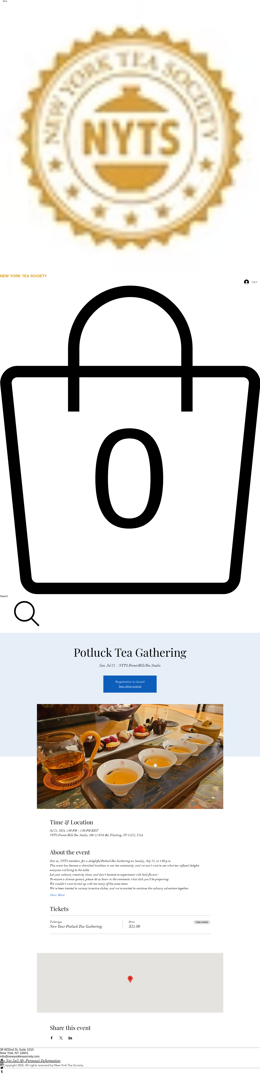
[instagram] (130, 1064)
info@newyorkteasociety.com (19, 1056)
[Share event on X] (61, 1037)
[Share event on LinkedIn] (70, 1037)
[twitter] (130, 1068)
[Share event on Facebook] (51, 1037)
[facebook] (130, 1060)
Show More (57, 895)
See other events (130, 686)
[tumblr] (130, 1071)
